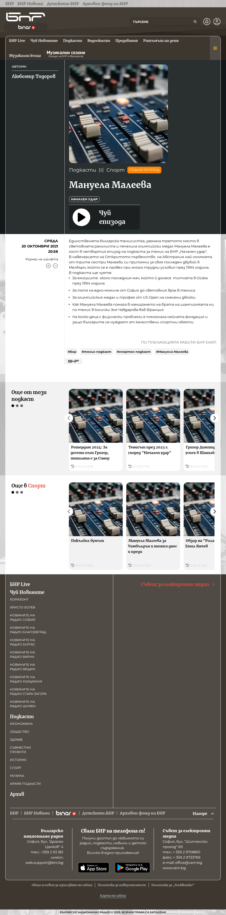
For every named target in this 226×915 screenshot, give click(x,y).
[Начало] (25, 17)
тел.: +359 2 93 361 (47, 852)
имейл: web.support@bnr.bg (44, 860)
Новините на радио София (22, 617)
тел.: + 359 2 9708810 (181, 852)
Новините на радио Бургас (22, 642)
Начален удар (84, 199)
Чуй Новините (27, 592)
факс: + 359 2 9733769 (181, 857)
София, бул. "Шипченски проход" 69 (185, 844)
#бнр (72, 352)
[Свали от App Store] (93, 867)
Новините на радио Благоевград (28, 630)
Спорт (115, 170)
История (18, 760)
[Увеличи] (48, 265)
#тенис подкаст (96, 352)
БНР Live (20, 584)
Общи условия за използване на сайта (62, 885)
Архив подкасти (25, 784)
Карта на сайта (113, 896)
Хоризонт (19, 599)
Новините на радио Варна (22, 654)
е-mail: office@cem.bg (182, 863)
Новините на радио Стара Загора (28, 691)
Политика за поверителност (122, 885)
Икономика (21, 724)
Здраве (16, 740)
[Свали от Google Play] (132, 867)
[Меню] (215, 48)
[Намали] (55, 265)
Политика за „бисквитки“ (172, 885)
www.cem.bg (174, 868)
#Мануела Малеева (172, 352)
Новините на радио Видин (22, 667)
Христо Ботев (22, 607)
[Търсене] (195, 21)
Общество (19, 732)
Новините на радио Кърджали (26, 679)
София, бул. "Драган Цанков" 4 (45, 844)
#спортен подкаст (134, 352)
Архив (17, 794)
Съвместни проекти (20, 750)
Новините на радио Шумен (23, 704)
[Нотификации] (207, 21)
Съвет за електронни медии (175, 584)
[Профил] (217, 21)
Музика (17, 776)
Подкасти (82, 170)
